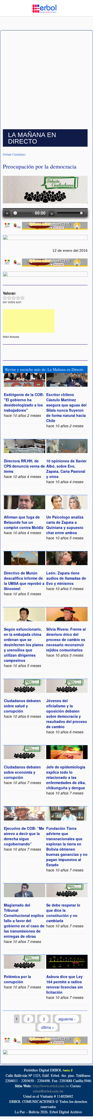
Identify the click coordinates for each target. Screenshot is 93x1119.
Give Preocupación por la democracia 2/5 (9, 298)
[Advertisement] (46, 80)
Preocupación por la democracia (39, 166)
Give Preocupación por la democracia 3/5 (14, 298)
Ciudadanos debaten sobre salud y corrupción (22, 706)
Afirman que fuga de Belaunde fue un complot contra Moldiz (23, 522)
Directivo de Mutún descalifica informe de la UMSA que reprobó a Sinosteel (24, 580)
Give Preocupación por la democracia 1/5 (5, 298)
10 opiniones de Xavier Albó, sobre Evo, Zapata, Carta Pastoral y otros (66, 468)
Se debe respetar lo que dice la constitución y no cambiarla (63, 912)
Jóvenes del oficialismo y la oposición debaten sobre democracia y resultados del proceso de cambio (66, 713)
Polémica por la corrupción (17, 979)
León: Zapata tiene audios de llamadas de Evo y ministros (66, 578)
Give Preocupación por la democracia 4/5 (18, 298)
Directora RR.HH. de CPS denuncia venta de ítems (24, 466)
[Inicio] (44, 8)
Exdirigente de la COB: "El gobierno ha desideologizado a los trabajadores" (24, 402)
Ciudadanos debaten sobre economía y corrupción (22, 772)
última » (47, 1027)
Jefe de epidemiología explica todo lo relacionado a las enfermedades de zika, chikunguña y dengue (66, 777)
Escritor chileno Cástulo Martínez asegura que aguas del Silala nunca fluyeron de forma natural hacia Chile (66, 407)
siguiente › (66, 1018)
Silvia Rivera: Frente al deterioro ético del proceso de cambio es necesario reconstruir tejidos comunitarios (66, 639)
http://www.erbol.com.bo (51, 1085)
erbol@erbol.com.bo (48, 1091)
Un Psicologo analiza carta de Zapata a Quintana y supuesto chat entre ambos (64, 524)
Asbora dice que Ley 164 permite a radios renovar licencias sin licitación (64, 984)
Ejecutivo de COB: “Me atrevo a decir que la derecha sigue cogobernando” (24, 836)
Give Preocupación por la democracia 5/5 (22, 298)
